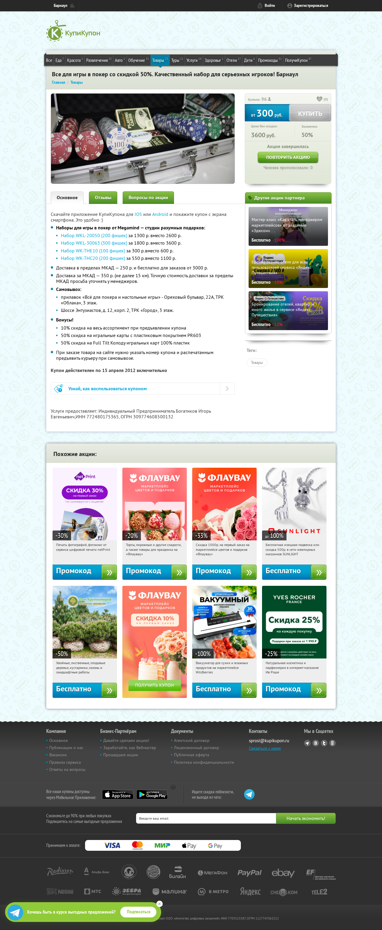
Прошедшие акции (120, 754)
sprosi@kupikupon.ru (269, 740)
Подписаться (138, 911)
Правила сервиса (65, 762)
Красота (75, 60)
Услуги (194, 60)
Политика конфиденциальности (204, 762)
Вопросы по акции (148, 197)
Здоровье (214, 60)
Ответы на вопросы (67, 769)
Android (161, 214)
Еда (60, 60)
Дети (249, 60)
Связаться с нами (265, 748)
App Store (117, 794)
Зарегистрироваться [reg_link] (311, 5)
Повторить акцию (288, 157)
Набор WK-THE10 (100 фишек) (93, 251)
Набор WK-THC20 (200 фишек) (93, 258)
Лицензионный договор (196, 747)
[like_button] (320, 100)
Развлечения (99, 60)
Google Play (152, 794)
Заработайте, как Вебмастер (129, 747)
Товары (160, 60)
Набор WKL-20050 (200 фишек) (94, 235)
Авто (120, 60)
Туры (177, 60)
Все (49, 60)
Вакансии (58, 754)
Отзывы (103, 197)
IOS (139, 214)
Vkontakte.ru (315, 743)
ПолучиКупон (298, 60)
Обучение (138, 60)
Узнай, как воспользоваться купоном (107, 388)
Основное (67, 197)
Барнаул (60, 5)
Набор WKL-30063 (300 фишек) (94, 243)
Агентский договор (192, 740)
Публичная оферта (191, 754)
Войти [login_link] (270, 5)
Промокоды (270, 60)
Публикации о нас (66, 747)
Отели (234, 60)
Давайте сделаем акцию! (126, 740)
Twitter (324, 743)
